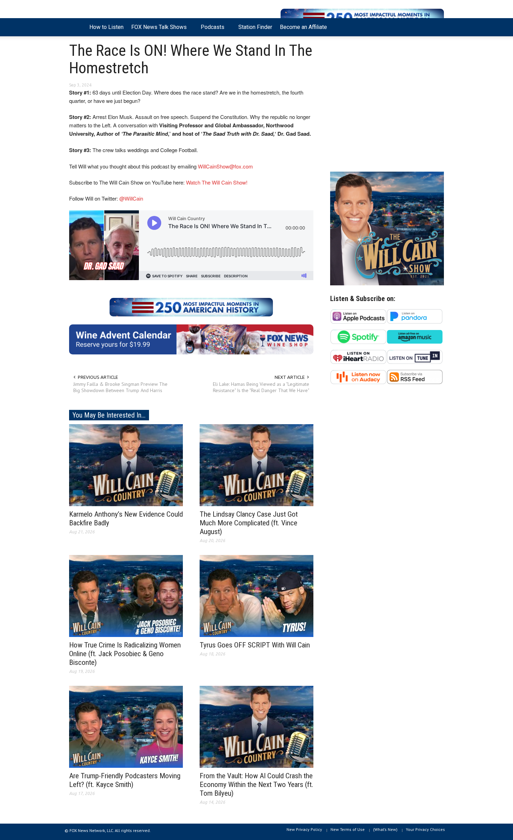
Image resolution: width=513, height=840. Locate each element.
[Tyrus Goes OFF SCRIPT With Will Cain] (256, 595)
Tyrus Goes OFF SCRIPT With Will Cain (255, 645)
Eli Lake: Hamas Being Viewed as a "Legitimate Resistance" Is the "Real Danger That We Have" (261, 387)
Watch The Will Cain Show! (216, 182)
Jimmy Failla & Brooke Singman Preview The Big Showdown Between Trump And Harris (120, 387)
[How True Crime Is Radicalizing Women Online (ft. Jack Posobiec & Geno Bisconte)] (126, 595)
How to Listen (106, 27)
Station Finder (255, 27)
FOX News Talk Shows (157, 30)
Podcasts (210, 30)
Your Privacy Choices (425, 829)
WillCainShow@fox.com (225, 166)
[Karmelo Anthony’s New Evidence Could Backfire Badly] (126, 465)
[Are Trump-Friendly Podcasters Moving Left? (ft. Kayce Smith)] (126, 726)
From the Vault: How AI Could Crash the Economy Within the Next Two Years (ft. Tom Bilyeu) (256, 784)
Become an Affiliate (303, 27)
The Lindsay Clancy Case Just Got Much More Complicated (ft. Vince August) (249, 523)
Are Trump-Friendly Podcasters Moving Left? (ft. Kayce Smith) (124, 780)
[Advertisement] (387, 105)
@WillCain (131, 198)
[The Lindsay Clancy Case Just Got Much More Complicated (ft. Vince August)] (256, 465)
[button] (437, 26)
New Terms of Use (347, 829)
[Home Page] (77, 27)
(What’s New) (385, 829)
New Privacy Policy (304, 829)
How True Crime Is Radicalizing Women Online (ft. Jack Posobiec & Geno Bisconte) (125, 654)
